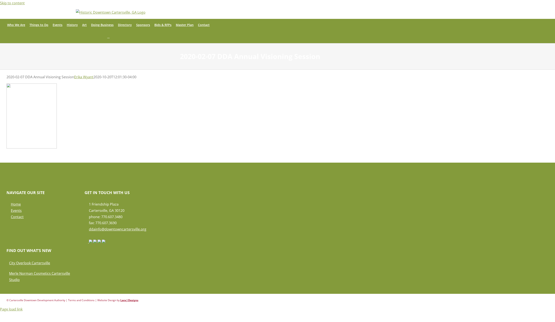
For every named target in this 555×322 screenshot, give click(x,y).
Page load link (11, 309)
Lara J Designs (129, 300)
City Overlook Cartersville (29, 263)
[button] (108, 37)
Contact (17, 216)
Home (16, 204)
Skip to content (12, 3)
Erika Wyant (83, 77)
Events (16, 210)
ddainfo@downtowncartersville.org (117, 229)
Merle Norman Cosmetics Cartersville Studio (39, 276)
